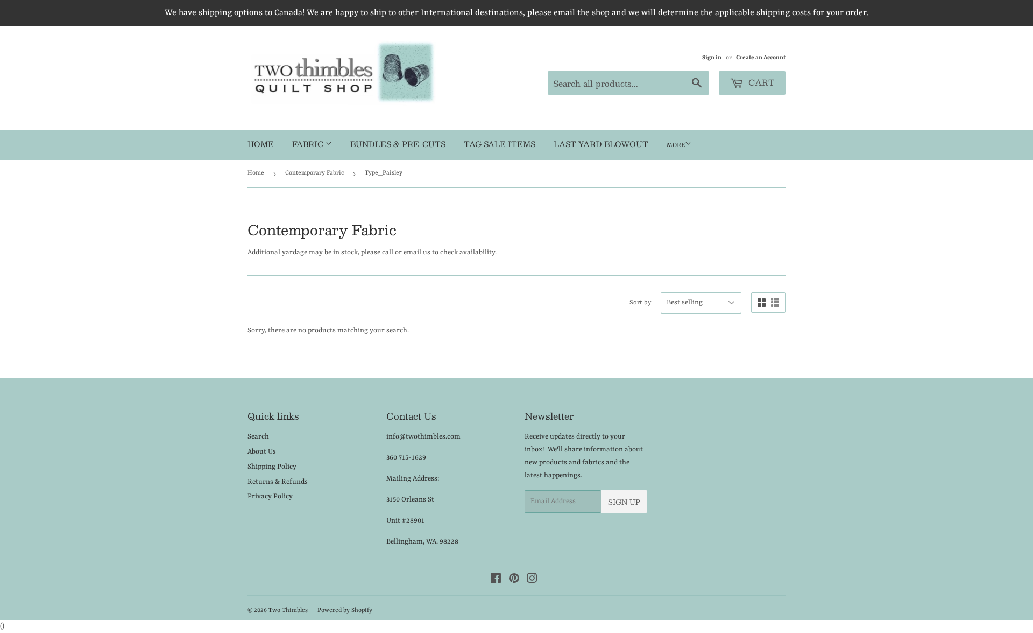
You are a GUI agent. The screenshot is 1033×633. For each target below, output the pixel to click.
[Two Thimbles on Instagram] (532, 580)
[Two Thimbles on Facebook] (495, 580)
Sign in (711, 57)
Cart (760, 82)
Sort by (640, 303)
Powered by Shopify (344, 610)
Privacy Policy (270, 496)
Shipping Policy (271, 467)
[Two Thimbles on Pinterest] (514, 580)
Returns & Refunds (277, 482)
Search (258, 437)
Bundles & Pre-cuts (397, 143)
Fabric (309, 143)
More (676, 145)
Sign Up (624, 502)
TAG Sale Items (499, 143)
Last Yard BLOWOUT (601, 143)
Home (260, 143)
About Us (261, 452)
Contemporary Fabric (314, 173)
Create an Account (761, 57)
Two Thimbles (288, 610)
